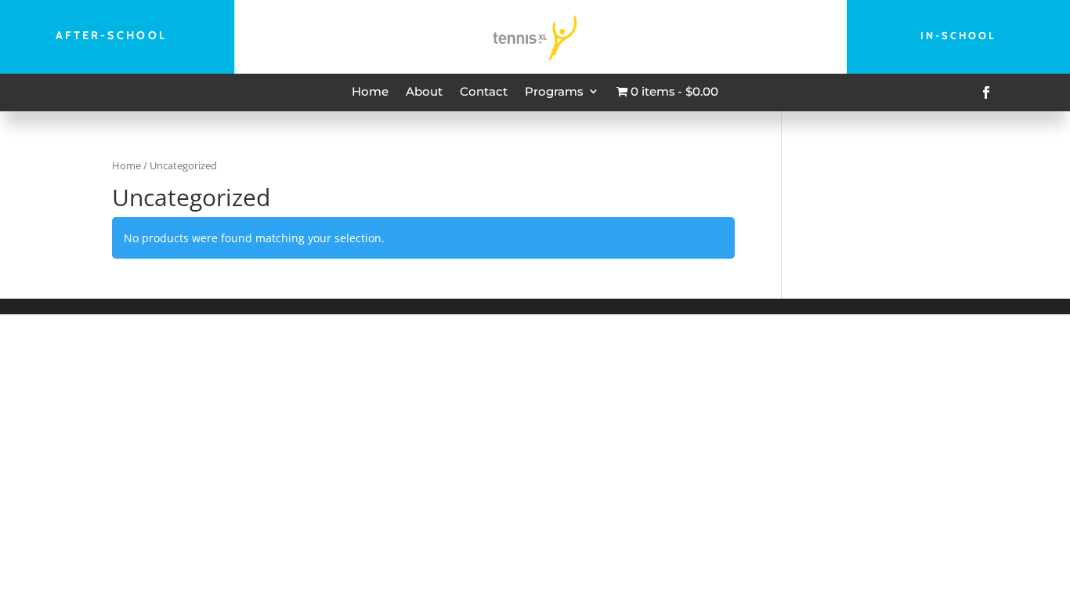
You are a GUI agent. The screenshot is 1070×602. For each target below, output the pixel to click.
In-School (958, 35)
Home (370, 91)
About (424, 91)
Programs (554, 91)
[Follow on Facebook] (986, 92)
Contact (484, 91)
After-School (112, 35)
